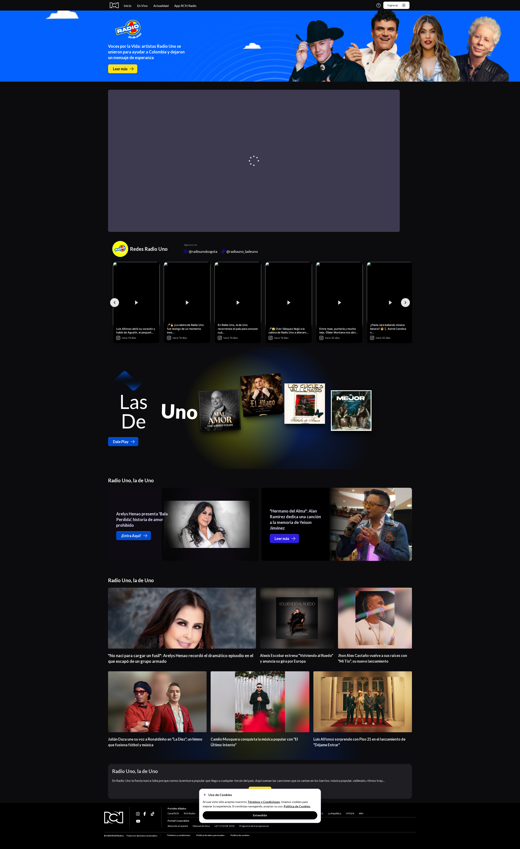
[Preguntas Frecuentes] (378, 5)
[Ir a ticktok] (138, 814)
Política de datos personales (210, 835)
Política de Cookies (297, 806)
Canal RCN (173, 813)
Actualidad (161, 6)
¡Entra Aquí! (131, 535)
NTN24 (350, 813)
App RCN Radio (185, 6)
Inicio (127, 6)
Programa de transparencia (254, 825)
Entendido (260, 815)
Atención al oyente (178, 825)
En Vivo (142, 6)
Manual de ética (201, 825)
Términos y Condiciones (264, 802)
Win (361, 813)
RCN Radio (189, 813)
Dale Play (121, 441)
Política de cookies (240, 835)
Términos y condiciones (178, 835)
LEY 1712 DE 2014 (224, 825)
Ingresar (392, 5)
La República (334, 813)
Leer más (120, 69)
